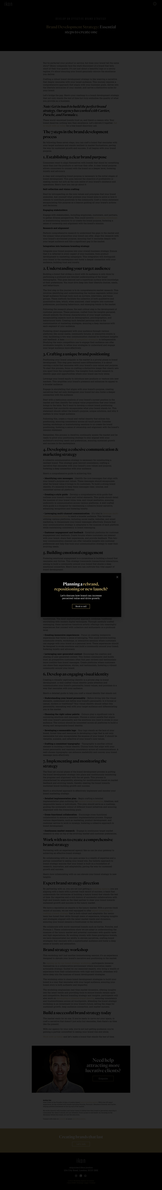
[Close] (117, 577)
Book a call (81, 606)
